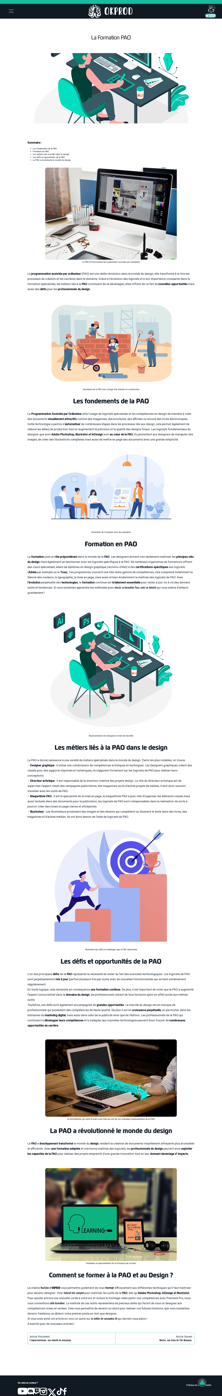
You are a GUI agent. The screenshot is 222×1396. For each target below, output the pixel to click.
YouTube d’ (50, 1288)
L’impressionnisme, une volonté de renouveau (51, 1340)
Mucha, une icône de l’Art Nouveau (175, 1340)
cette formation (57, 1303)
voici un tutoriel (149, 587)
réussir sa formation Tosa (126, 587)
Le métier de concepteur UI (104, 1318)
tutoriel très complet (74, 1293)
